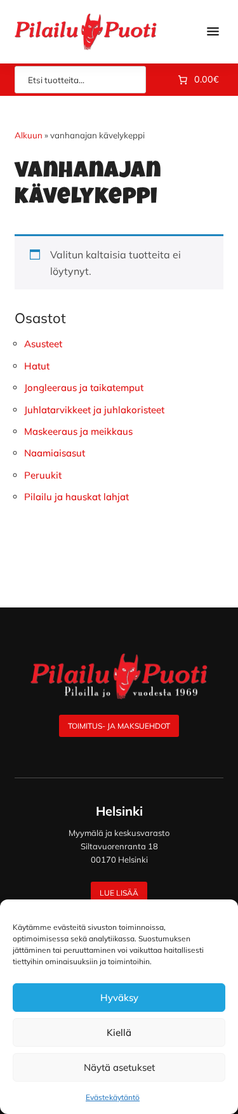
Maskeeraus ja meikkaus (78, 431)
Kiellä (119, 1032)
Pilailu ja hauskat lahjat (76, 497)
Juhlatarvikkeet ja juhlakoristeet (94, 410)
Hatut (37, 366)
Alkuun (29, 135)
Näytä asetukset (119, 1067)
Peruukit (43, 475)
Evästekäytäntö (113, 1097)
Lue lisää (119, 893)
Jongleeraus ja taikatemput (83, 387)
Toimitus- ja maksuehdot (119, 726)
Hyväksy (119, 997)
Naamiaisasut (54, 453)
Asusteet (43, 344)
